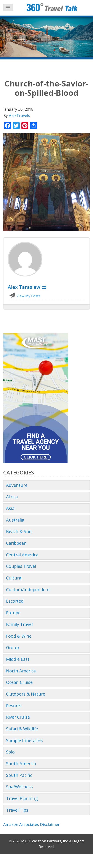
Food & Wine (19, 636)
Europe (13, 613)
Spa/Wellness (19, 787)
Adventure (16, 485)
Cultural (14, 578)
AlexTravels (19, 115)
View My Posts (28, 296)
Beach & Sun (19, 531)
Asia (10, 508)
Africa (12, 497)
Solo (10, 752)
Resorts (13, 706)
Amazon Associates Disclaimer (31, 824)
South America (21, 763)
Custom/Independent (28, 589)
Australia (15, 520)
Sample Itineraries (24, 740)
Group (12, 647)
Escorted (15, 601)
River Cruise (18, 717)
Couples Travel (21, 566)
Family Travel (19, 624)
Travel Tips (17, 810)
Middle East (17, 659)
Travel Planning (22, 798)
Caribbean (16, 543)
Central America (22, 555)
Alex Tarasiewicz (27, 287)
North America (21, 671)
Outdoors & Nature (25, 694)
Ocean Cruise (19, 682)
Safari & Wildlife (22, 729)
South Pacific (19, 775)
